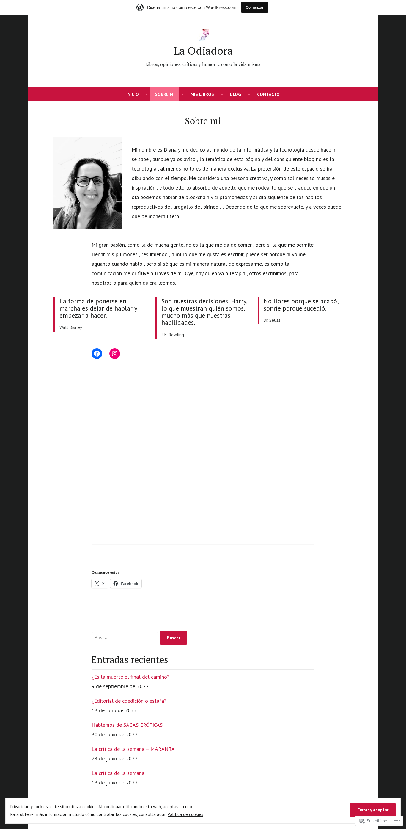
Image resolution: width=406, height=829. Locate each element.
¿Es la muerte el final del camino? (130, 676)
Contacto (268, 94)
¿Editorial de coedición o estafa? (129, 700)
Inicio (132, 94)
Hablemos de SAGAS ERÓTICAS (127, 724)
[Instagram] (114, 353)
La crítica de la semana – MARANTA (133, 749)
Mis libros (202, 94)
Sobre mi (164, 94)
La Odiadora (203, 50)
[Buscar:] (126, 637)
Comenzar (255, 7)
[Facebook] (97, 353)
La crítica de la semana (118, 773)
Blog (235, 94)
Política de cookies (185, 814)
